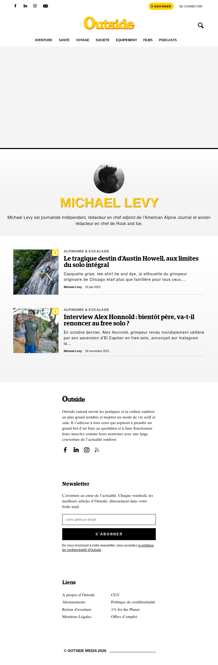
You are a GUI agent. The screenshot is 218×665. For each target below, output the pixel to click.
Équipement (126, 40)
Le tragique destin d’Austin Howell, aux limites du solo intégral (131, 262)
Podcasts (168, 40)
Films (148, 40)
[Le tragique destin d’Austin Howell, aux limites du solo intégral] (35, 272)
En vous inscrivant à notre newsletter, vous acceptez (108, 548)
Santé (64, 40)
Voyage (82, 40)
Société (103, 40)
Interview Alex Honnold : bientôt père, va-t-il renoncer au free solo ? (129, 320)
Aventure (43, 40)
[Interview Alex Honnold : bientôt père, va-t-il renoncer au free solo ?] (35, 330)
